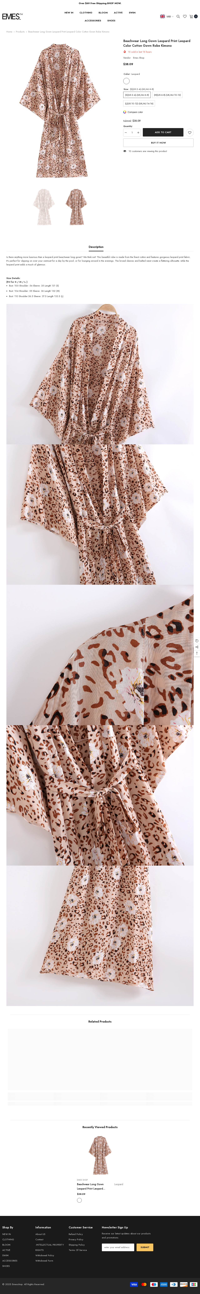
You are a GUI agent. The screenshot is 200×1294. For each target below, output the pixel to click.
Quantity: (128, 126)
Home (9, 31)
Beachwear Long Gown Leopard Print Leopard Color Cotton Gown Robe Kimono (100, 1186)
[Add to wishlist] (190, 133)
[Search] (178, 16)
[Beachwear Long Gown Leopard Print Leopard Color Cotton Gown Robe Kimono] (100, 1155)
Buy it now (158, 142)
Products (20, 31)
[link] (31, 1098)
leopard (79, 1200)
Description (96, 247)
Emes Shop (138, 58)
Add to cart (163, 132)
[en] (162, 16)
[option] (60, 110)
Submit (145, 1247)
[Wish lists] (185, 16)
